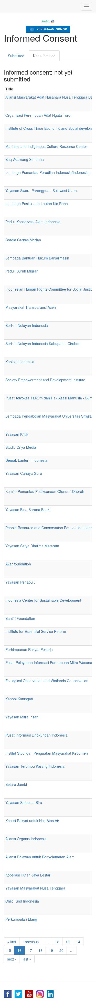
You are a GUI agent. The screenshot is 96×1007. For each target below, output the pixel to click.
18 (40, 950)
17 (30, 950)
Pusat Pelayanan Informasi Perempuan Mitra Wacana (48, 662)
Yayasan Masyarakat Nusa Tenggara (35, 888)
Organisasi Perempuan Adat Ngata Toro (37, 115)
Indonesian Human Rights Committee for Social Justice (49, 289)
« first (11, 941)
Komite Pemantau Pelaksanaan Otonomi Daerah (44, 491)
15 (9, 950)
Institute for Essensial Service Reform (35, 631)
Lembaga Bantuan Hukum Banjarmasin (37, 257)
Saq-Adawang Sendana (24, 159)
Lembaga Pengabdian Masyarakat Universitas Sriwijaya (50, 416)
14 (78, 941)
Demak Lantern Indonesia (26, 460)
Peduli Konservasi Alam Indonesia (32, 221)
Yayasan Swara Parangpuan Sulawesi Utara (41, 190)
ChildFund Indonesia (22, 901)
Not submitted (46, 57)
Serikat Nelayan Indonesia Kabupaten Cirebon (42, 343)
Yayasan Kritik (16, 434)
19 (51, 950)
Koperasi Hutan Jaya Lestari (28, 875)
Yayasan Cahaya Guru (23, 473)
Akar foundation (18, 563)
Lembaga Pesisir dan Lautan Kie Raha (36, 203)
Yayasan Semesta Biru (23, 802)
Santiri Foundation (20, 618)
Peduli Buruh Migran (21, 271)
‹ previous (31, 941)
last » (27, 959)
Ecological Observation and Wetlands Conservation (46, 680)
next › (11, 959)
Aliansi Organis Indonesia (26, 838)
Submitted (16, 55)
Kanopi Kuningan (19, 698)
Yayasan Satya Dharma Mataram (32, 545)
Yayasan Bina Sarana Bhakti (28, 509)
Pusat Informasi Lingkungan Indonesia (36, 735)
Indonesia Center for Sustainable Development (43, 600)
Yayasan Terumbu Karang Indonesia (35, 766)
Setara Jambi (16, 784)
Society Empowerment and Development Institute (45, 379)
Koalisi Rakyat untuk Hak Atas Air (32, 820)
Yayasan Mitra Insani (22, 716)
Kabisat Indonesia (19, 361)
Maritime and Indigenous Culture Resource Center (46, 146)
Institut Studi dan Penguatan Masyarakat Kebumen (46, 753)
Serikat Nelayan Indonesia (26, 325)
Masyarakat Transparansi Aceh (30, 307)
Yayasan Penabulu (20, 582)
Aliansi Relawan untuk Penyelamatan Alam (39, 856)
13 (68, 941)
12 (57, 941)
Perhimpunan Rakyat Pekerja (29, 649)
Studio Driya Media (20, 447)
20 (61, 950)
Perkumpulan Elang (21, 919)
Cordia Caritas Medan (23, 239)
